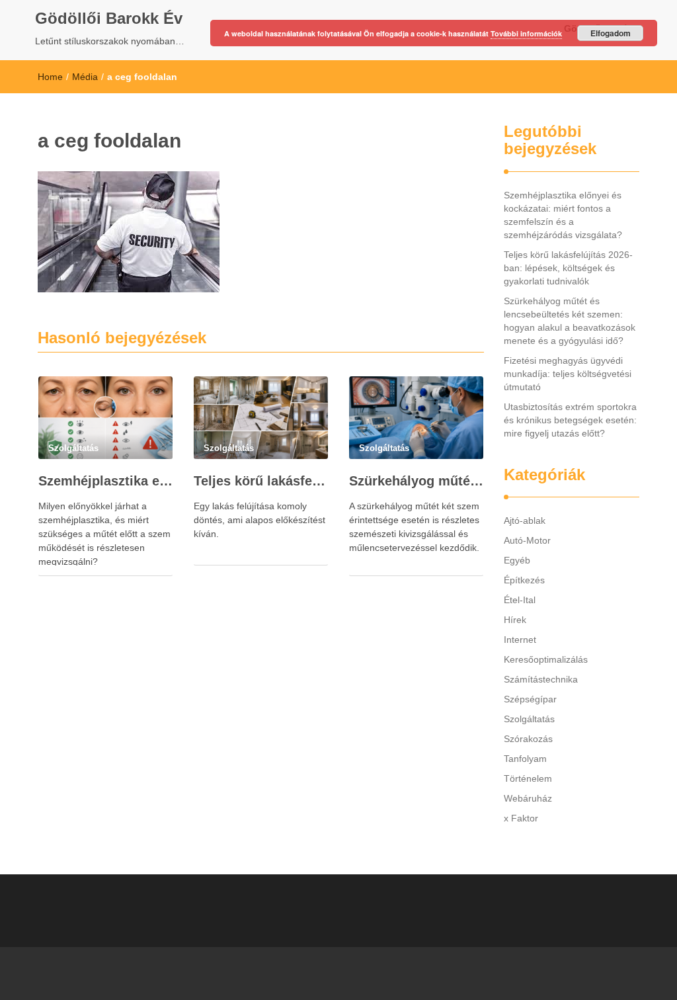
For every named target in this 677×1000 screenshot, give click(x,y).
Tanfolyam (525, 758)
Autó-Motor (527, 540)
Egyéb (517, 560)
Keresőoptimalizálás (546, 659)
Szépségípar (530, 699)
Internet (520, 639)
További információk (526, 33)
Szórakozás (528, 738)
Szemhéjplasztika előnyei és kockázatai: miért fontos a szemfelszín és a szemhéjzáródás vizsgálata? (105, 481)
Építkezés (524, 580)
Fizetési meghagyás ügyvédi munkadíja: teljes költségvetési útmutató (567, 373)
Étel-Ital (520, 600)
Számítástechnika (541, 679)
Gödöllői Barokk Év (108, 18)
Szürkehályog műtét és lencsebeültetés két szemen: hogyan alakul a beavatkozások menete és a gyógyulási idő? (416, 481)
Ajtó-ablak (524, 520)
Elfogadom (610, 33)
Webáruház (528, 798)
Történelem (528, 778)
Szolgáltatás (529, 719)
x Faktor (521, 818)
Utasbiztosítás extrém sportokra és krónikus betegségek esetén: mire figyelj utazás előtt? (570, 419)
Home (50, 76)
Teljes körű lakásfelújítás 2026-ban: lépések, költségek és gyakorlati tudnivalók (261, 481)
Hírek (515, 619)
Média (85, 76)
